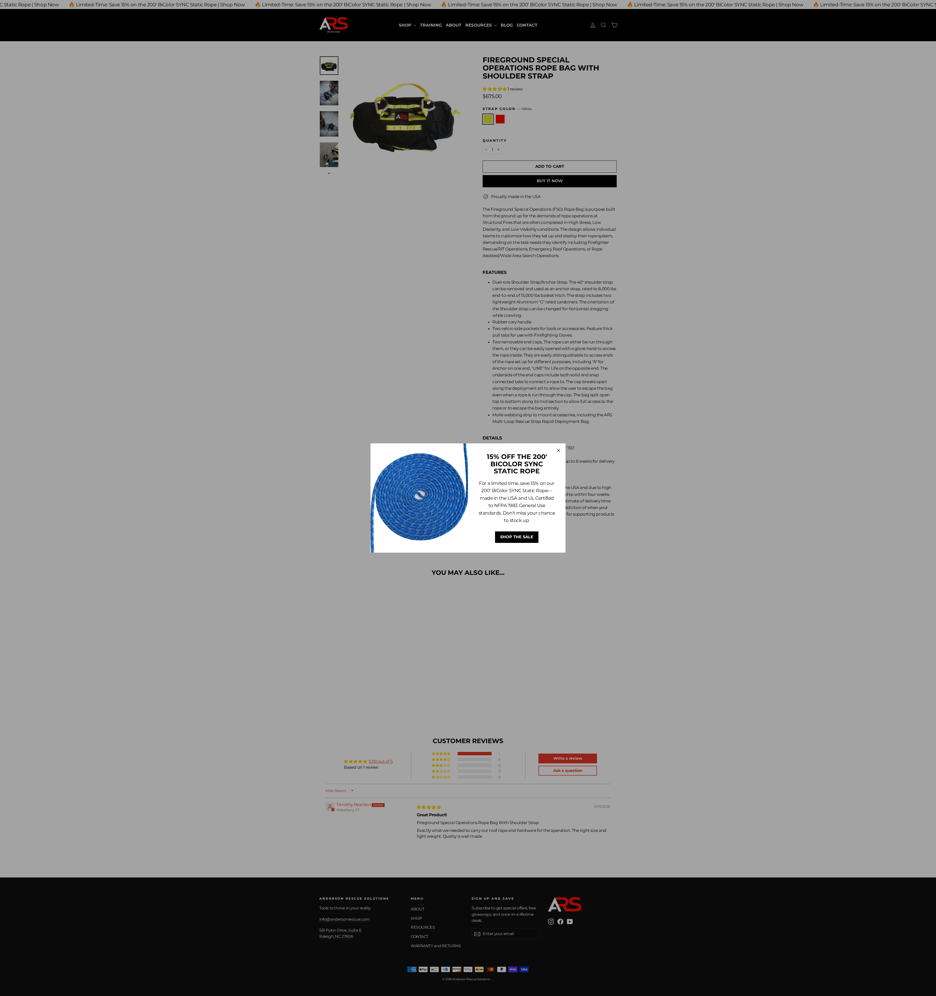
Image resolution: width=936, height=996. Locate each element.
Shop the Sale (516, 537)
